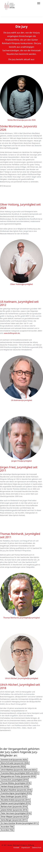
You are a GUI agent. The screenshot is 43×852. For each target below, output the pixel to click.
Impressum (25, 847)
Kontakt (16, 847)
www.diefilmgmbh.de (12, 333)
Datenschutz (36, 847)
